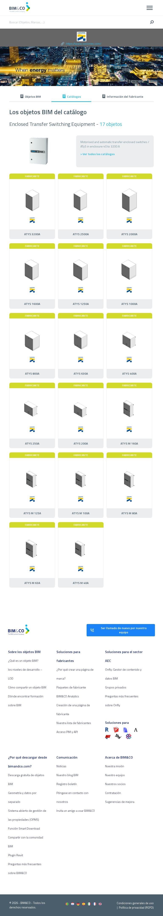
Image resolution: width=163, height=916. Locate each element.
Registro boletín (66, 784)
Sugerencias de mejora (119, 801)
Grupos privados (115, 687)
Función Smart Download (24, 828)
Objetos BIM (33, 96)
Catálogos (74, 96)
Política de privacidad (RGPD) (136, 907)
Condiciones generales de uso (135, 903)
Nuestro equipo (115, 775)
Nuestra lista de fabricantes (73, 723)
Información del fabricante (125, 96)
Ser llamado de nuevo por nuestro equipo (124, 630)
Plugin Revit (15, 855)
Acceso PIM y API (67, 732)
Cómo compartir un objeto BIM (27, 687)
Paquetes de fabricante (71, 687)
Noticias (61, 766)
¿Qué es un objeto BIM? (23, 660)
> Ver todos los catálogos (97, 154)
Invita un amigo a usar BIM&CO (75, 810)
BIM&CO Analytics (67, 696)
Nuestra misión (114, 766)
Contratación (113, 793)
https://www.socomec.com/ (83, 43)
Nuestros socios (115, 784)
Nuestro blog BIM (67, 775)
